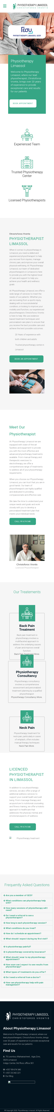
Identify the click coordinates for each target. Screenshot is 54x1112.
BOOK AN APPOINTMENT (26, 359)
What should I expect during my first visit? (27, 938)
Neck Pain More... (27, 746)
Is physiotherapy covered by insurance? (26, 952)
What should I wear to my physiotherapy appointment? (25, 958)
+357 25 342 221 (13, 1073)
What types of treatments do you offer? (26, 972)
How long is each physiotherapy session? (26, 923)
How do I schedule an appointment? (23, 933)
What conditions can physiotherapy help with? (26, 901)
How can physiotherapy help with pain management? (24, 983)
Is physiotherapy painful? (18, 946)
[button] (27, 895)
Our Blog (9, 1076)
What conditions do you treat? (21, 928)
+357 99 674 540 (13, 1069)
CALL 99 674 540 (23, 521)
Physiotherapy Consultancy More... (27, 697)
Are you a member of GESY (19, 895)
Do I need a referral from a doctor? (23, 977)
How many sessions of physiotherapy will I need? (27, 909)
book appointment (23, 103)
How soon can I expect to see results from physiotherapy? (27, 965)
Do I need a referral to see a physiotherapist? (19, 916)
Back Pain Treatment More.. (27, 654)
